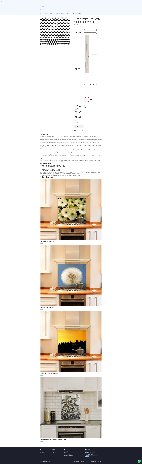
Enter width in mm (77, 30)
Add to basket (79, 126)
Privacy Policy (67, 454)
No (85, 105)
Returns (65, 452)
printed (91, 130)
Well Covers (119, 1)
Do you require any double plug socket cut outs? (78, 117)
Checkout (54, 452)
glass (85, 130)
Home (89, 1)
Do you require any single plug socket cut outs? (78, 113)
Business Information (68, 455)
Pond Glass (103, 1)
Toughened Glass (111, 1)
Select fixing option (77, 69)
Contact (139, 1)
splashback (95, 130)
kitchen (88, 130)
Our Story (134, 1)
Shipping (66, 451)
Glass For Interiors (95, 1)
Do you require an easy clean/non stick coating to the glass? (77, 107)
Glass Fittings (127, 1)
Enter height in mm (77, 33)
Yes (85, 107)
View (41, 243)
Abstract (80, 130)
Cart (53, 451)
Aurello (5, 2)
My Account (54, 454)
